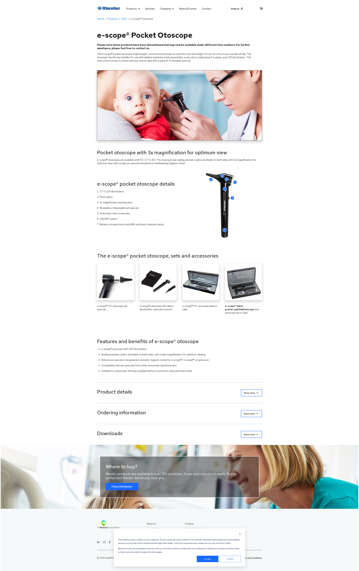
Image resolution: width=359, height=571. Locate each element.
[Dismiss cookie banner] (240, 534)
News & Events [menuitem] (187, 8)
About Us (151, 523)
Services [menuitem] (150, 8)
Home (100, 18)
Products (113, 18)
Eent (124, 18)
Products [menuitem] (131, 8)
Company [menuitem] (165, 8)
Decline (230, 559)
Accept (207, 559)
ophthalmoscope (239, 307)
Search (235, 8)
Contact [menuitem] (206, 8)
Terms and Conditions (251, 557)
